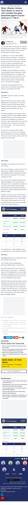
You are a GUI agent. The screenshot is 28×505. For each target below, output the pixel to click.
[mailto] (14, 337)
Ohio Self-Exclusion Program (8, 491)
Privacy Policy (6, 483)
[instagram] (24, 459)
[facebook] (5, 337)
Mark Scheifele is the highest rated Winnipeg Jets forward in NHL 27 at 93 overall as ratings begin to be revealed (14, 396)
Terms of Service (12, 483)
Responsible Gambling (21, 483)
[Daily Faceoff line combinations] (20, 337)
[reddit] (17, 337)
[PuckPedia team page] (23, 337)
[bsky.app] (11, 337)
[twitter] (8, 337)
